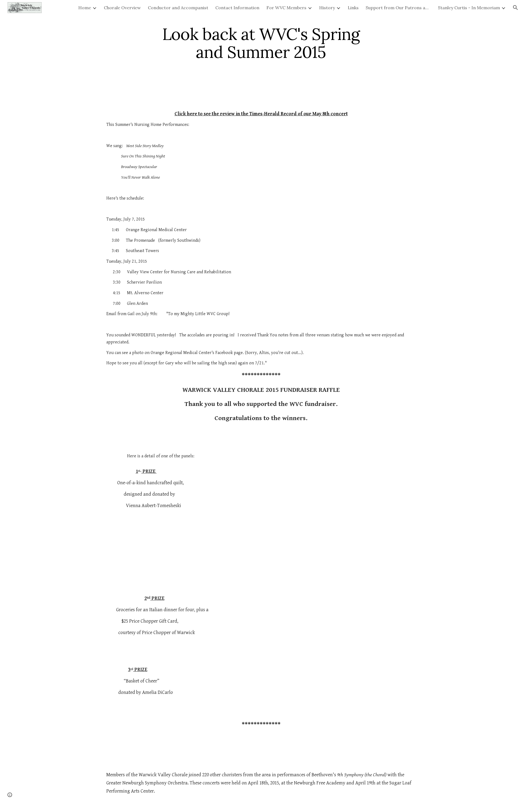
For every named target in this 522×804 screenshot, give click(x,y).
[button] (515, 7)
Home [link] (84, 7)
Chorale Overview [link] (122, 7)
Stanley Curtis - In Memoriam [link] (469, 7)
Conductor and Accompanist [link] (178, 7)
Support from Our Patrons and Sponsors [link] (398, 7)
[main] (261, 43)
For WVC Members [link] (286, 7)
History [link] (327, 7)
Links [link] (353, 7)
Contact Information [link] (237, 7)
